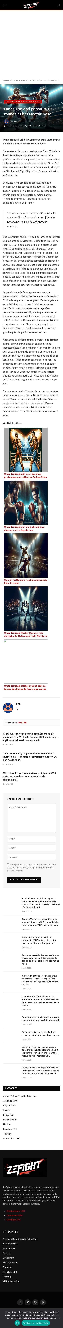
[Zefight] (31, 5)
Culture (6, 1110)
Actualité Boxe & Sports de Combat (23, 102)
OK (17, 1323)
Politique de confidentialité (35, 1323)
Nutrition (7, 1124)
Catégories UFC (15, 1215)
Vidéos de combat (11, 1138)
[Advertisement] (31, 45)
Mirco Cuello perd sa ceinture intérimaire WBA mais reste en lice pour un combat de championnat (29, 776)
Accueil (6, 80)
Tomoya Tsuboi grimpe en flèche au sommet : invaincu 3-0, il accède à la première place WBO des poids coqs (30, 756)
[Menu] (5, 5)
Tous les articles (18, 80)
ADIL (16, 122)
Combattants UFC (16, 1211)
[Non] (59, 1318)
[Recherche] (58, 5)
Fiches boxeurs (10, 1119)
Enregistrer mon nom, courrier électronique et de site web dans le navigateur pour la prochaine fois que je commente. (31, 867)
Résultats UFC (10, 1129)
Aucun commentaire (15, 126)
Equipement (8, 1115)
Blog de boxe (9, 1105)
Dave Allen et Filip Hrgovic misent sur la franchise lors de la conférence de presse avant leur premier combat (40, 1071)
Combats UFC (14, 1219)
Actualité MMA (10, 1101)
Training (7, 1134)
